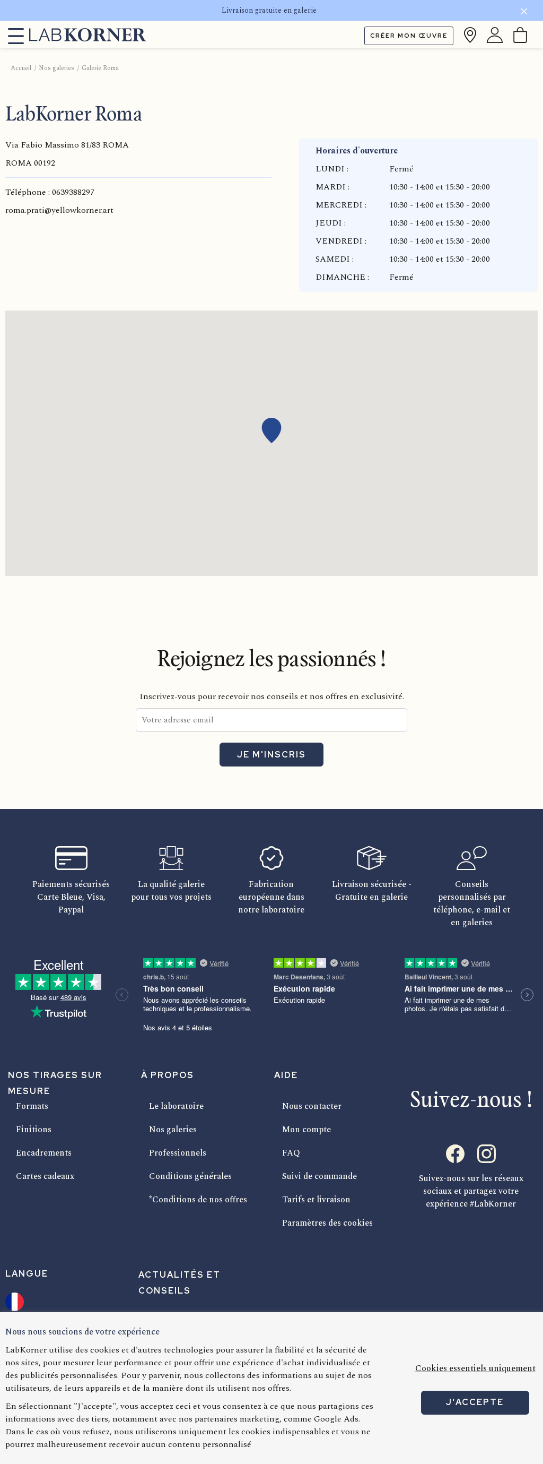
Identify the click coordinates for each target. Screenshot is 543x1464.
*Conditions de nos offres (198, 1199)
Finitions (33, 1129)
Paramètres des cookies (327, 1223)
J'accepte (475, 1402)
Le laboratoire (176, 1106)
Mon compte (306, 1129)
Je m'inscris (271, 754)
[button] (271, 430)
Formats (32, 1106)
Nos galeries (173, 1129)
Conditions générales (190, 1176)
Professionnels (177, 1153)
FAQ (291, 1153)
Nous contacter (311, 1106)
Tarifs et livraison (316, 1199)
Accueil (21, 68)
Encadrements (44, 1153)
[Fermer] (524, 13)
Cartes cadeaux (45, 1176)
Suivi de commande (319, 1176)
